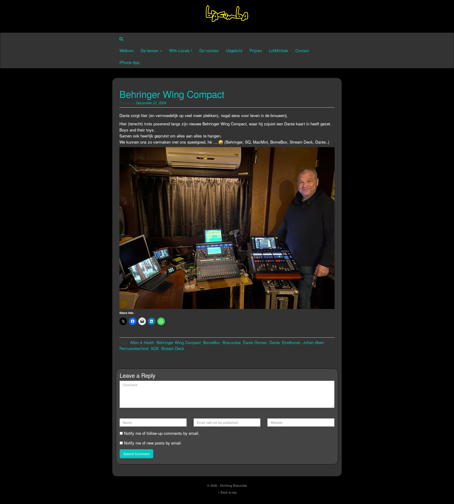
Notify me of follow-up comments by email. (161, 433)
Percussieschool (133, 348)
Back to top (228, 492)
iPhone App (129, 62)
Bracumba (231, 342)
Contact (302, 50)
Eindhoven (291, 342)
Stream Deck (172, 348)
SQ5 (155, 348)
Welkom (126, 50)
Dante (274, 342)
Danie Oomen (255, 342)
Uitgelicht (234, 50)
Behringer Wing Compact (171, 93)
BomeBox (211, 342)
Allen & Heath (142, 342)
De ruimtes (209, 50)
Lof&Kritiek (278, 50)
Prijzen (255, 50)
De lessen (150, 50)
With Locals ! (180, 50)
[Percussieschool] (227, 15)
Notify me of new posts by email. (153, 443)
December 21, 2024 (151, 102)
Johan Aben (313, 342)
